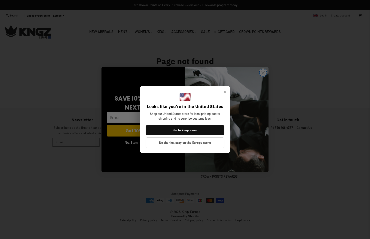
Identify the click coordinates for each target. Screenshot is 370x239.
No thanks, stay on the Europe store (185, 142)
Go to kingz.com (185, 130)
